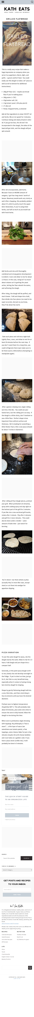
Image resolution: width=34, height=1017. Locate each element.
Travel (3, 952)
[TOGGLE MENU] (3, 1)
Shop (3, 949)
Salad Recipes (6, 937)
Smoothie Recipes (7, 939)
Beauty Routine (6, 959)
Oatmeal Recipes (7, 934)
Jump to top (17, 978)
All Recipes (5, 942)
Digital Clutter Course (8, 956)
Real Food (20, 937)
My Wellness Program (23, 939)
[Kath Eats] (17, 11)
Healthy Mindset (21, 934)
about (3, 923)
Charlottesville (6, 954)
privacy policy (9, 923)
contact (16, 923)
